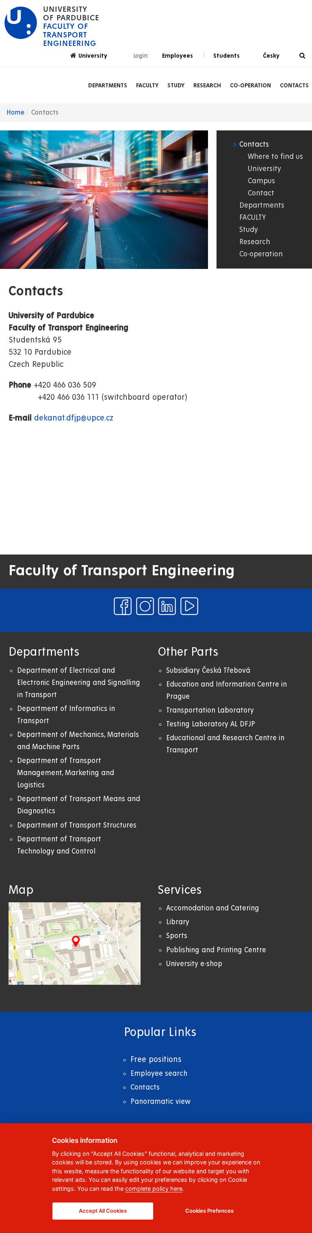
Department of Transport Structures (76, 825)
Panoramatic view (160, 1101)
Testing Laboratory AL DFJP (210, 724)
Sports (176, 936)
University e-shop (194, 964)
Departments (107, 85)
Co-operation (250, 85)
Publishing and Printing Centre (216, 950)
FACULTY (147, 85)
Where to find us (275, 156)
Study (175, 85)
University (92, 55)
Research (207, 85)
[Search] (302, 56)
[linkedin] (167, 606)
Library (177, 922)
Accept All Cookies (103, 1210)
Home (15, 112)
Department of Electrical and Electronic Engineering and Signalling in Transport (78, 683)
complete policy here (153, 1188)
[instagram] (145, 606)
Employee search (158, 1073)
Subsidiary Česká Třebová (208, 670)
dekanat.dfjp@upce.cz (73, 418)
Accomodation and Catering (212, 908)
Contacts (294, 85)
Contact (261, 193)
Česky (271, 55)
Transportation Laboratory (210, 710)
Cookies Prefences (209, 1210)
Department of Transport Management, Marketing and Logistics (65, 773)
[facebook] (123, 606)
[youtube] (189, 606)
